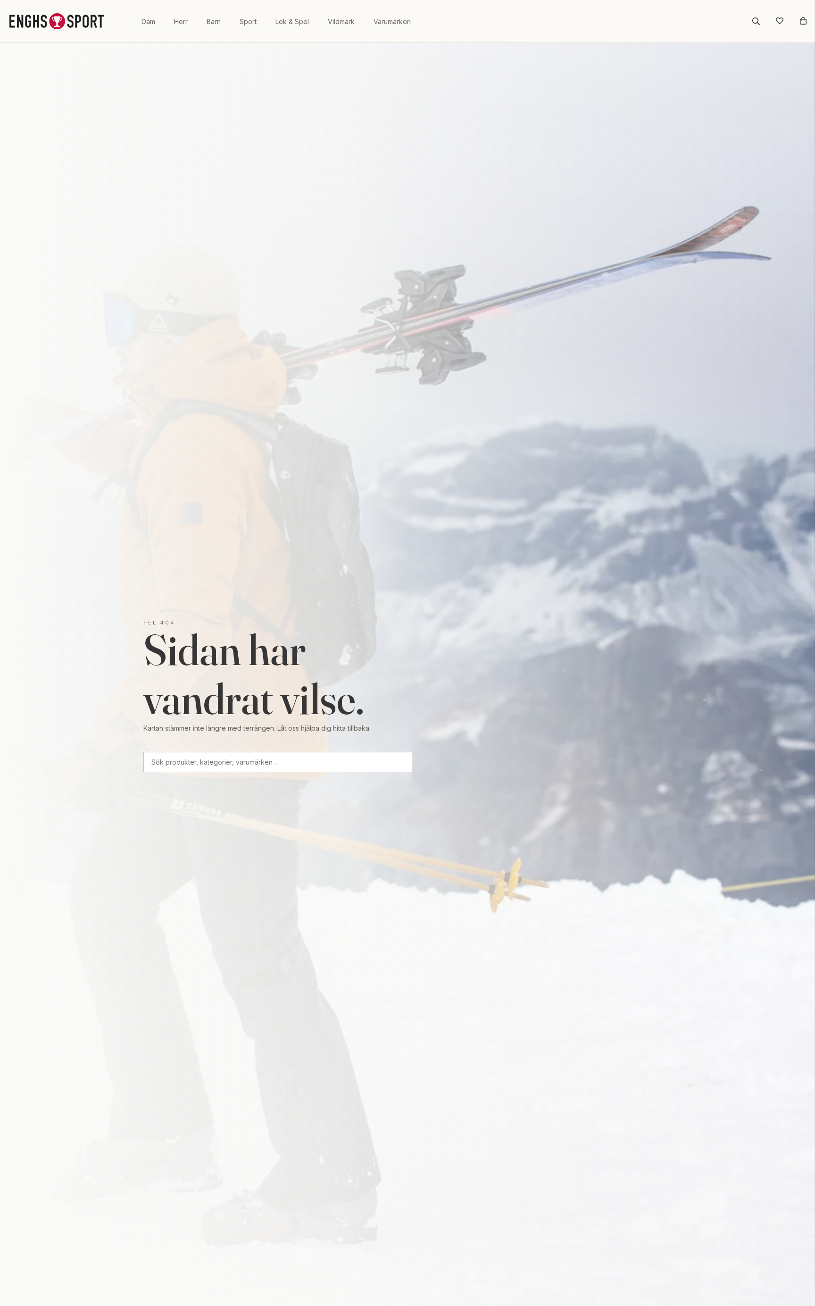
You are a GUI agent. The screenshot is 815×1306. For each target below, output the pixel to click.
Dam (148, 21)
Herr (181, 21)
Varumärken (392, 21)
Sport (248, 21)
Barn (214, 21)
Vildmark (341, 21)
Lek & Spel (292, 21)
